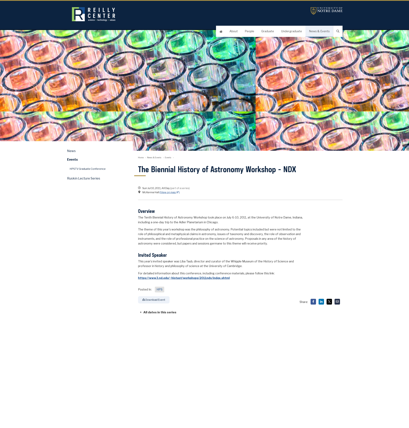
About (233, 31)
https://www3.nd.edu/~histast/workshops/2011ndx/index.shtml (184, 278)
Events (168, 157)
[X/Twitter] (329, 302)
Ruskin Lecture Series (83, 178)
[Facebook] (313, 302)
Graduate (267, 31)
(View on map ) (170, 192)
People (249, 31)
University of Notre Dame (327, 11)
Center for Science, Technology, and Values (149, 14)
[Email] (337, 302)
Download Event (155, 299)
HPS (159, 289)
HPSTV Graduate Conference (88, 168)
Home (141, 157)
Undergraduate (291, 31)
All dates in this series (159, 312)
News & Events (319, 31)
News (71, 151)
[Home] (221, 31)
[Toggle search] (338, 31)
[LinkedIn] (321, 302)
